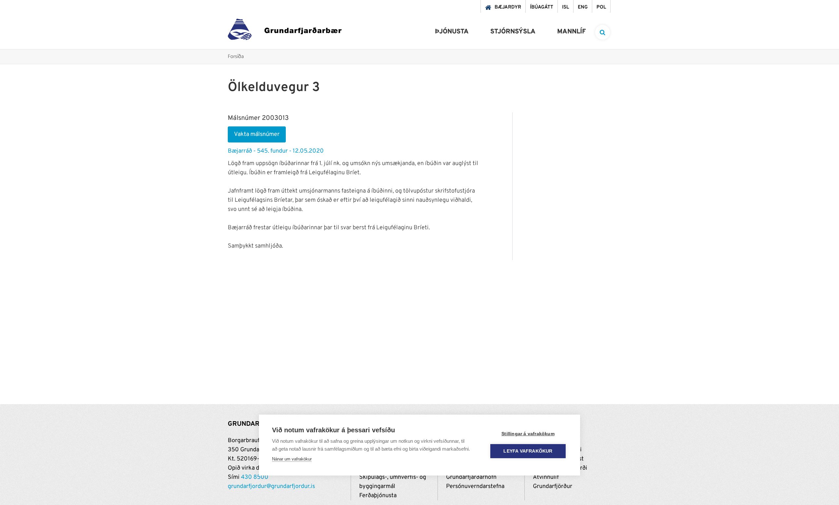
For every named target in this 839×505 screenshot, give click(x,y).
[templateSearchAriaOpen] (602, 32)
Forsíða (236, 57)
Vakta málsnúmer (257, 134)
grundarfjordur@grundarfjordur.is (271, 486)
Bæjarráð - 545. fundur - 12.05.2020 (276, 151)
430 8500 (254, 477)
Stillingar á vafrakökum (528, 433)
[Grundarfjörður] (284, 31)
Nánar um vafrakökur (292, 459)
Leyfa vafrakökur (527, 451)
